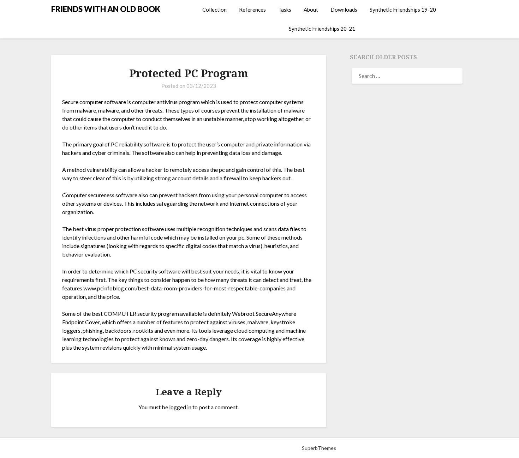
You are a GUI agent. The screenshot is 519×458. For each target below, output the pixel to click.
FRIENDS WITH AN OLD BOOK (105, 9)
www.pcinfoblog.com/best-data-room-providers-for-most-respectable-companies (184, 288)
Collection (214, 9)
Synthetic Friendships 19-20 (403, 9)
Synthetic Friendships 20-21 (322, 28)
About (311, 9)
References (252, 9)
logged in (180, 407)
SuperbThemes (319, 448)
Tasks (284, 9)
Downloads (343, 9)
